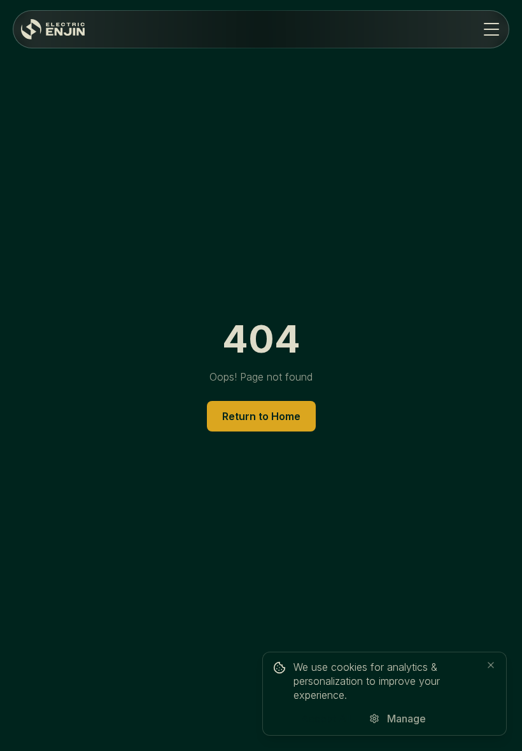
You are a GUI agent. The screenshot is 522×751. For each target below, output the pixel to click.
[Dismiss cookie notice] (490, 665)
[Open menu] (491, 29)
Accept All (326, 718)
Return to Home (261, 416)
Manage (406, 718)
